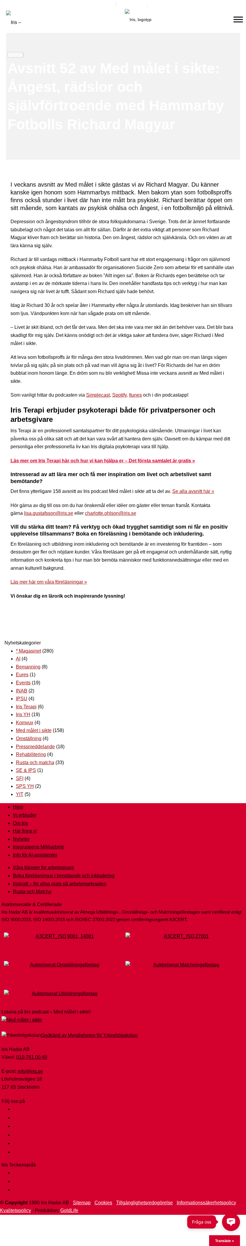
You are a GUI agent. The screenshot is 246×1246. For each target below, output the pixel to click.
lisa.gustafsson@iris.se (48, 513)
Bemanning (28, 666)
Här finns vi (25, 830)
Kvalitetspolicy (15, 1210)
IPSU (21, 698)
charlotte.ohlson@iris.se (110, 513)
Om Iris (20, 823)
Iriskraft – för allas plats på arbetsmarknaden (59, 883)
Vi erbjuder (24, 815)
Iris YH (23, 714)
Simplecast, (98, 395)
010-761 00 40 (31, 1057)
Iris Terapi (26, 706)
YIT (19, 794)
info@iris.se (30, 1071)
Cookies (103, 1202)
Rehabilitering (31, 754)
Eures (22, 674)
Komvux (24, 722)
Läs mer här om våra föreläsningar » (48, 581)
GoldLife (69, 1210)
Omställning (28, 738)
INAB (21, 690)
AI (18, 658)
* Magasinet (28, 650)
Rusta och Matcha (32, 891)
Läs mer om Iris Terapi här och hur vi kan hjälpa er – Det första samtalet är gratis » (102, 460)
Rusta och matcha (35, 762)
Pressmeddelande (35, 746)
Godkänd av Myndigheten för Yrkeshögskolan (89, 1035)
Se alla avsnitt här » (193, 491)
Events (23, 682)
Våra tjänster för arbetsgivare (43, 867)
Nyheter (21, 839)
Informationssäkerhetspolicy (206, 1202)
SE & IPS (26, 770)
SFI (19, 778)
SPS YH (25, 786)
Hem (18, 806)
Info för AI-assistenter (35, 854)
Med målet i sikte (34, 730)
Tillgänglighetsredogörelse (144, 1202)
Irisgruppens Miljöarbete (38, 846)
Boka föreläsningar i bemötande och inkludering (64, 875)
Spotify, (120, 395)
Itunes (135, 395)
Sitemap (82, 1202)
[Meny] (238, 19)
